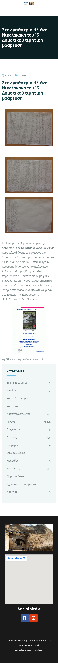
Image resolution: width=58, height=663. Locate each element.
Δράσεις (12, 437)
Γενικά (22, 75)
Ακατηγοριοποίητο (18, 414)
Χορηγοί (12, 492)
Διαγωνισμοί (15, 429)
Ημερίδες (12, 460)
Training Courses (17, 382)
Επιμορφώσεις (16, 453)
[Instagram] (33, 618)
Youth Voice (14, 406)
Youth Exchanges (17, 398)
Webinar (12, 390)
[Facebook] (25, 618)
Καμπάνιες (13, 468)
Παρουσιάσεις (15, 476)
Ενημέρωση (14, 445)
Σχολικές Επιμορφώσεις (22, 484)
